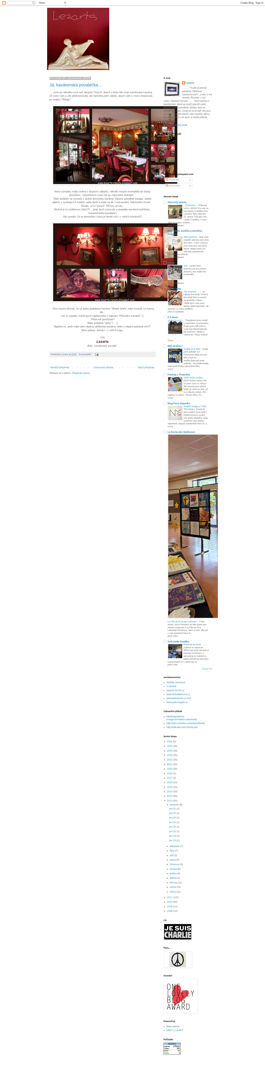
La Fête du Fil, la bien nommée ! (183, 621)
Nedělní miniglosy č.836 (195, 406)
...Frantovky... (190, 205)
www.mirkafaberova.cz (178, 694)
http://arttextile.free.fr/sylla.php (182, 727)
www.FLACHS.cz (175, 690)
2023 (170, 755)
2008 (170, 911)
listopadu (175, 846)
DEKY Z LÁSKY (174, 1030)
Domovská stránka (103, 367)
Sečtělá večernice (175, 682)
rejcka (171, 262)
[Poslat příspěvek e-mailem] (96, 354)
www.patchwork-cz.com (178, 698)
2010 (170, 902)
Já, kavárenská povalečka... (75, 84)
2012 (170, 800)
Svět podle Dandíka (178, 641)
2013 (170, 796)
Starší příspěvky (146, 367)
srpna (173, 860)
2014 (170, 791)
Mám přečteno (191, 237)
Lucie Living (174, 288)
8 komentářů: (85, 354)
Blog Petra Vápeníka (179, 403)
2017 (170, 778)
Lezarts (190, 83)
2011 (170, 897)
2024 (170, 750)
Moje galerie (173, 1026)
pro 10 (173, 840)
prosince (174, 804)
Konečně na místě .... (194, 644)
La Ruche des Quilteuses (181, 432)
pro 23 (173, 817)
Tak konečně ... (191, 291)
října (172, 850)
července (175, 864)
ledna (173, 891)
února (173, 887)
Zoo (186, 266)
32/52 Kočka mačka (193, 377)
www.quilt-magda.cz (177, 702)
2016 (170, 782)
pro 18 (173, 826)
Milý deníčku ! (175, 346)
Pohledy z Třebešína (179, 374)
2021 (170, 764)
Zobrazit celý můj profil (175, 125)
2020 (170, 768)
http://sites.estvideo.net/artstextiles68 (185, 723)
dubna (173, 878)
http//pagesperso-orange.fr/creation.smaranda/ (181, 718)
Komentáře (174, 185)
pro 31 (173, 808)
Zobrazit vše (207, 669)
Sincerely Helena (177, 202)
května (173, 873)
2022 (170, 759)
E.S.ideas (173, 317)
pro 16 (173, 831)
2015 (170, 787)
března (174, 882)
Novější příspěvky (59, 367)
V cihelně (171, 686)
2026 (170, 741)
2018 (170, 773)
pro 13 (173, 836)
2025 (170, 746)
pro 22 (173, 822)
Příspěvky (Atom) (81, 373)
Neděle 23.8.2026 (192, 349)
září (172, 855)
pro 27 (173, 813)
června (174, 869)
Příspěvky (173, 179)
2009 (170, 906)
